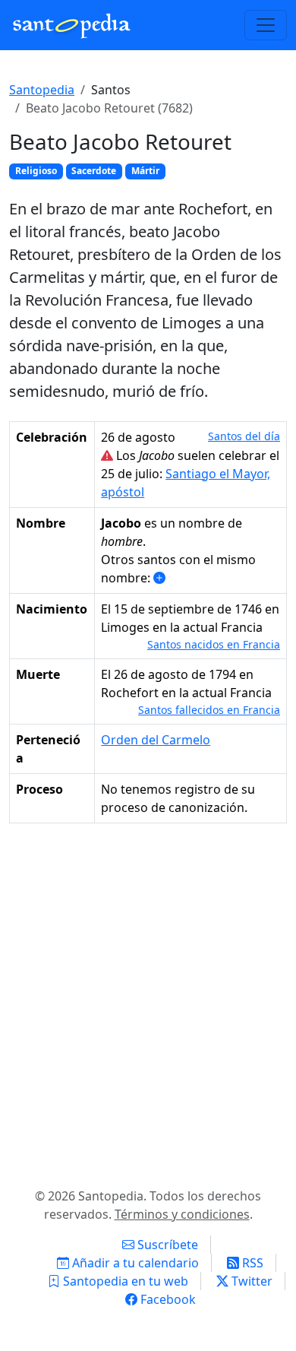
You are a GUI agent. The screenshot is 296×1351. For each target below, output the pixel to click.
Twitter (250, 1281)
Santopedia (41, 89)
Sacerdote (93, 170)
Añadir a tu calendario (134, 1262)
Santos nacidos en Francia (213, 644)
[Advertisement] (148, 1002)
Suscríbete (166, 1244)
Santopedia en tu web (124, 1281)
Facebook (166, 1299)
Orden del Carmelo (155, 739)
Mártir (145, 170)
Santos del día (244, 436)
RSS (251, 1262)
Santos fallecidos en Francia (209, 709)
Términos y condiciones (182, 1214)
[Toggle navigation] (265, 25)
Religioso (36, 170)
